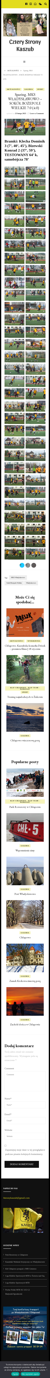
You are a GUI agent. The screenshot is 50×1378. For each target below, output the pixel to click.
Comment (9, 1068)
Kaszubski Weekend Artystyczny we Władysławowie (25, 1262)
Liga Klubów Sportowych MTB (17, 1283)
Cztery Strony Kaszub (25, 45)
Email (8, 1114)
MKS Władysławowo (18, 577)
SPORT (40, 89)
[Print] (33, 565)
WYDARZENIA (34, 641)
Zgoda (15, 1374)
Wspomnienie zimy (25, 850)
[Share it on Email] (27, 565)
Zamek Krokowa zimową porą (25, 981)
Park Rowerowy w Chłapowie (25, 807)
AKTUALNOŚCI (13, 89)
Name (8, 1098)
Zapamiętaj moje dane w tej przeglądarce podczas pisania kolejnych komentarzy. (25, 1152)
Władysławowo (31, 583)
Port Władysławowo (25, 894)
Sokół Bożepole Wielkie (14, 583)
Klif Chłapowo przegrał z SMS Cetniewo (20, 1269)
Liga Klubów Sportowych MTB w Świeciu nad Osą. (25, 1276)
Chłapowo (25, 937)
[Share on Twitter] (22, 565)
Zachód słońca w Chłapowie (25, 1024)
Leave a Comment (37, 113)
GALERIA (29, 89)
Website (8, 1130)
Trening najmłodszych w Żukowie (25, 697)
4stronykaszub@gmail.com (16, 1198)
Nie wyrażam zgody (30, 1374)
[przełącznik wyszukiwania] (45, 4)
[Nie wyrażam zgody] (46, 1369)
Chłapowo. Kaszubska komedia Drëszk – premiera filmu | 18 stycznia (25, 647)
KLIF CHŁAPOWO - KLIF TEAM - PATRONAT (25, 688)
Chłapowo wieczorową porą (25, 740)
